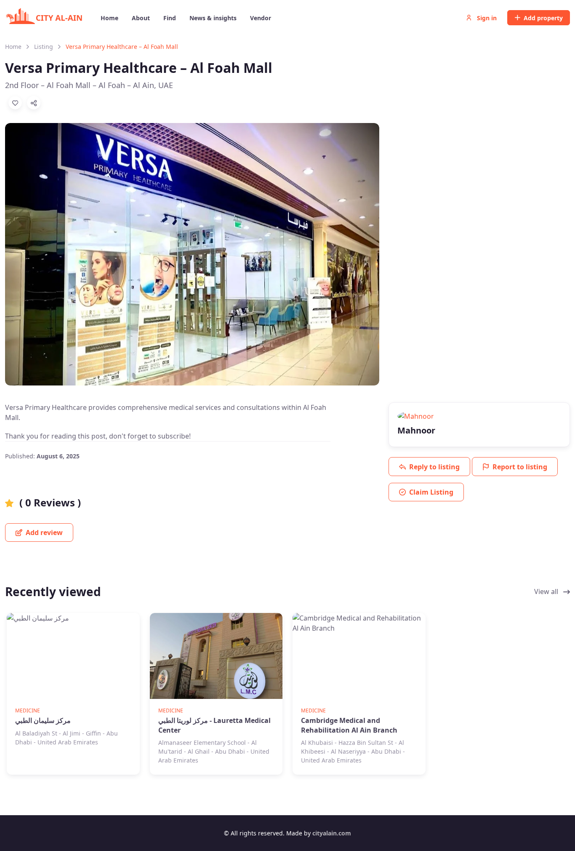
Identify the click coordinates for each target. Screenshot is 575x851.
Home (13, 47)
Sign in (486, 18)
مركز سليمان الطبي (43, 720)
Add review (43, 532)
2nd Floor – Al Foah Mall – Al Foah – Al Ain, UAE (89, 85)
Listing (43, 47)
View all (547, 591)
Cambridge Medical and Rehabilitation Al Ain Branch (349, 725)
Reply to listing (434, 466)
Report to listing (519, 466)
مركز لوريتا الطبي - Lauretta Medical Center (214, 725)
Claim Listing (431, 492)
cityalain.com (331, 833)
